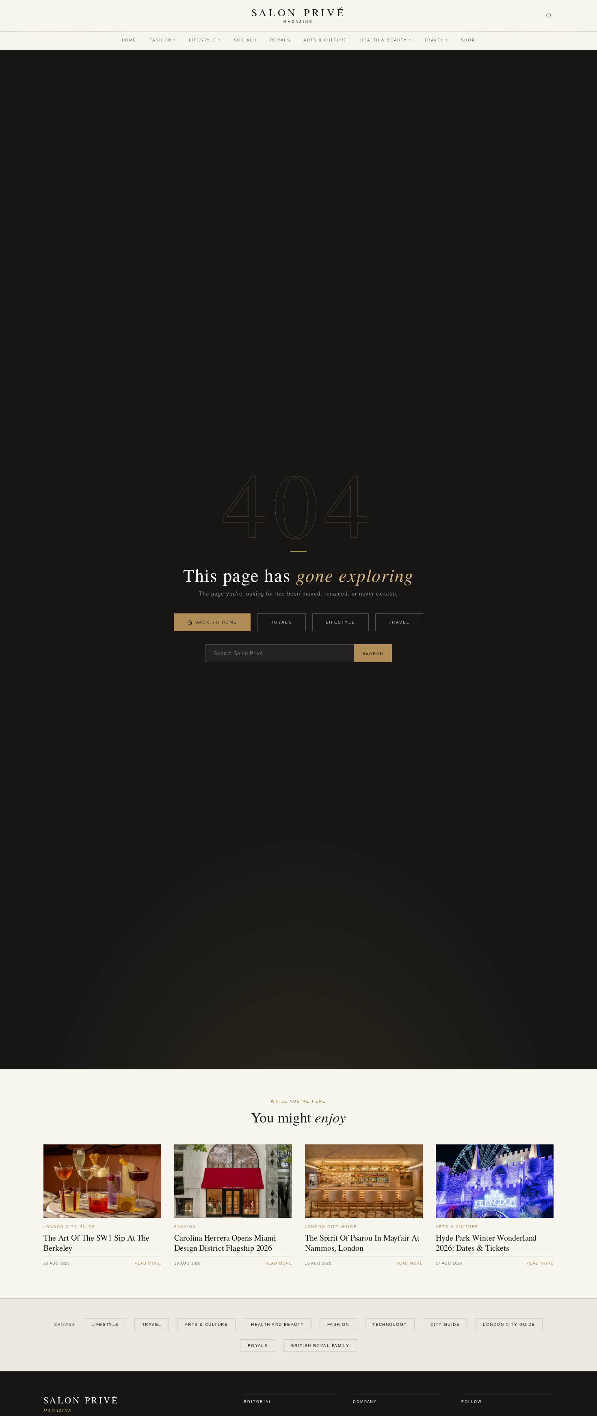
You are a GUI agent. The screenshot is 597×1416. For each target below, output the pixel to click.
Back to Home (216, 622)
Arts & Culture (325, 40)
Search (372, 653)
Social (245, 40)
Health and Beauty (277, 1324)
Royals (280, 40)
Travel (436, 40)
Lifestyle (205, 40)
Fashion (162, 40)
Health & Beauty (385, 40)
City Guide (445, 1324)
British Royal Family (320, 1345)
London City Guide (509, 1324)
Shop (468, 40)
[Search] (549, 15)
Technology (389, 1324)
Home (129, 40)
